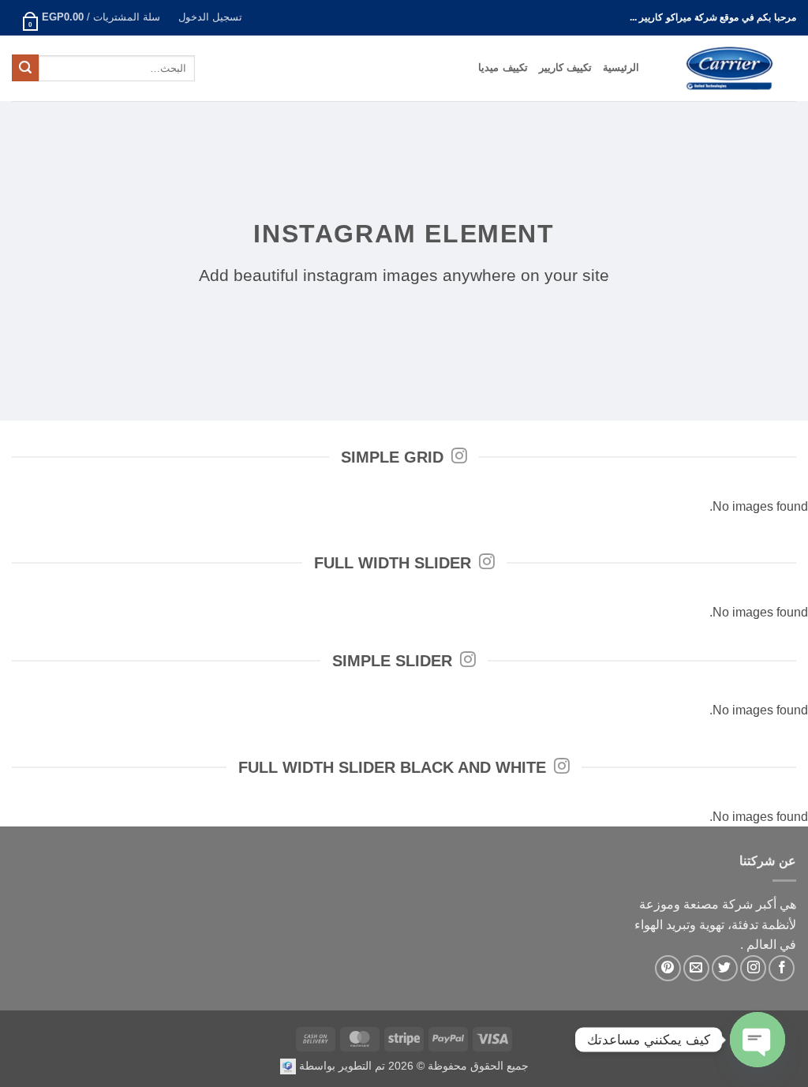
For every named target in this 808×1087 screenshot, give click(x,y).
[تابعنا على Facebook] (782, 968)
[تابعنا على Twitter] (725, 968)
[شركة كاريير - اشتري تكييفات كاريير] (729, 68)
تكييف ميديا (502, 67)
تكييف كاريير (565, 67)
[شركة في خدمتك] (288, 1065)
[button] (210, 18)
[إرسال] (25, 67)
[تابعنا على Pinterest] (668, 968)
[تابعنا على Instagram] (753, 968)
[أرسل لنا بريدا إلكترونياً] (696, 968)
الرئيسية (621, 67)
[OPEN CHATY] (757, 1039)
